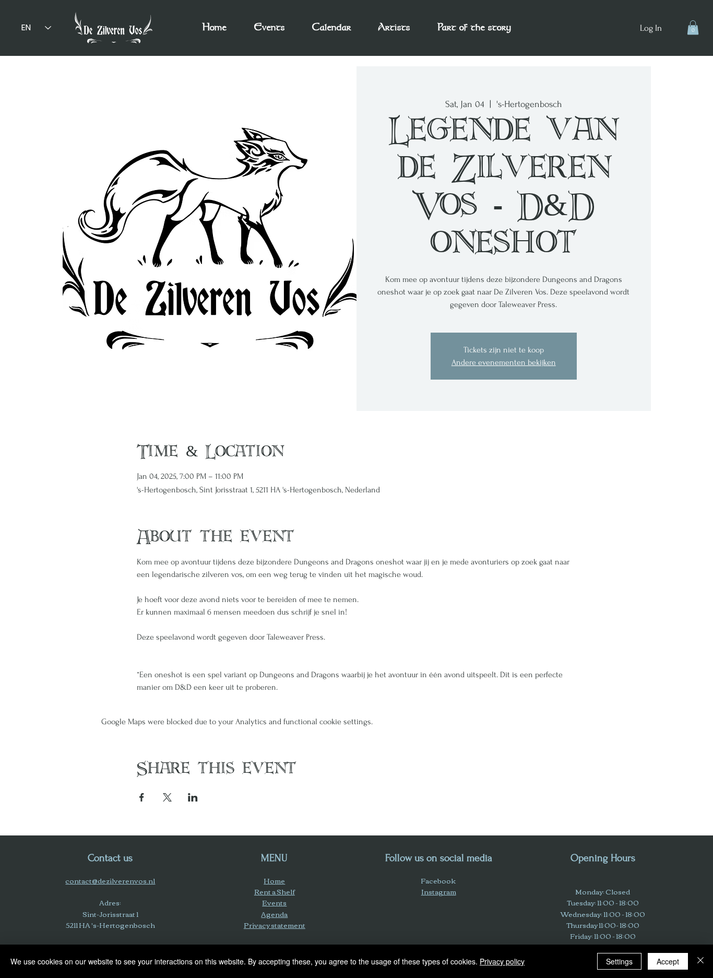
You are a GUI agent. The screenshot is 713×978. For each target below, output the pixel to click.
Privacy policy (502, 961)
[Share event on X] (167, 797)
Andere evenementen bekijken (503, 362)
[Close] (700, 961)
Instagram (438, 891)
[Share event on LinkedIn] (193, 797)
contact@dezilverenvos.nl (110, 880)
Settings (619, 961)
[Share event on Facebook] (142, 797)
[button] (474, 27)
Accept (668, 961)
